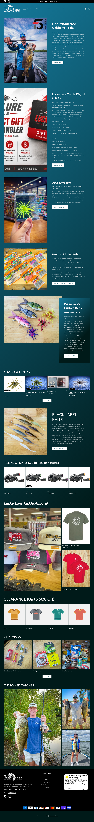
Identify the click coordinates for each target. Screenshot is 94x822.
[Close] (67, 393)
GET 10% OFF (36, 424)
